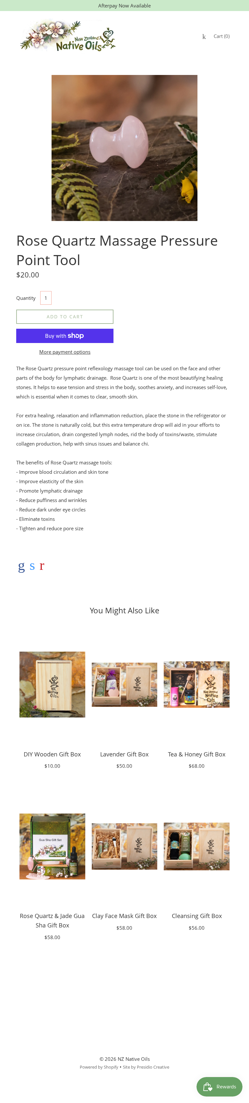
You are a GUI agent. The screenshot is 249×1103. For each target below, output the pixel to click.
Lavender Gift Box (124, 754)
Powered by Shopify (99, 1067)
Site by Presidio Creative (146, 1067)
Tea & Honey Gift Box (196, 754)
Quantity (26, 298)
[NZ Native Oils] (21, 564)
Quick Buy (52, 684)
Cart (222, 36)
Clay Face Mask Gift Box (124, 916)
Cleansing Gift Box (197, 916)
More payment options (64, 352)
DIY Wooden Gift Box (52, 754)
